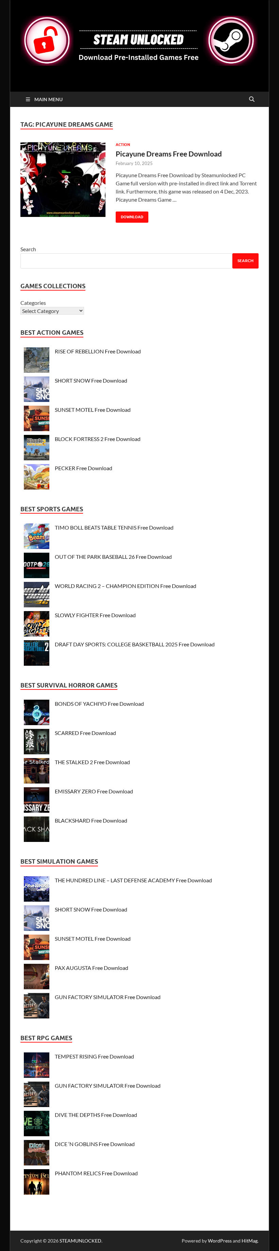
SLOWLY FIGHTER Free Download (95, 615)
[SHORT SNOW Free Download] (36, 390)
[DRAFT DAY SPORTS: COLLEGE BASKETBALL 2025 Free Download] (36, 654)
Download (129, 215)
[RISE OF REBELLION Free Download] (36, 361)
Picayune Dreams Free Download (169, 153)
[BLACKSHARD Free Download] (36, 830)
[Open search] (252, 99)
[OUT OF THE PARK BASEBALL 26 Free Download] (36, 566)
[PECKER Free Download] (36, 478)
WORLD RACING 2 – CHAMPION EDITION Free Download (125, 586)
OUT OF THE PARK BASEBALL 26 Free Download (113, 556)
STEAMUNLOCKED (80, 1241)
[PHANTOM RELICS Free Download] (36, 1183)
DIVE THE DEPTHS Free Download (96, 1114)
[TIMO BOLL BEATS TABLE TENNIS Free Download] (36, 537)
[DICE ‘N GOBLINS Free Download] (36, 1153)
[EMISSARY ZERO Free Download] (36, 801)
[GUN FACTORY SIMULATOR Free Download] (36, 1006)
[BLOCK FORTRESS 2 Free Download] (36, 448)
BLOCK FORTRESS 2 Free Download (98, 439)
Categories (33, 302)
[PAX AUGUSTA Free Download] (36, 977)
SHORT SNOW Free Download (91, 380)
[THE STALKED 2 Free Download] (36, 772)
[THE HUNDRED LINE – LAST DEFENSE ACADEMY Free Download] (36, 890)
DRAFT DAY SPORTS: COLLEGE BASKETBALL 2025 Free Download (135, 644)
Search (28, 249)
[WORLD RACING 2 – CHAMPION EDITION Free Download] (36, 595)
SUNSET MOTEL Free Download (93, 409)
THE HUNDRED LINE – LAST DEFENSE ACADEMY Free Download (133, 880)
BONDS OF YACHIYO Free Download (99, 703)
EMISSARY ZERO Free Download (94, 791)
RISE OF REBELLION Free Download (98, 351)
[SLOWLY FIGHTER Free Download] (36, 625)
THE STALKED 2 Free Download (92, 762)
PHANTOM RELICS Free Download (96, 1173)
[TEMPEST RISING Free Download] (36, 1066)
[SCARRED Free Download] (36, 742)
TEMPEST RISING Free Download (94, 1056)
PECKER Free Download (83, 468)
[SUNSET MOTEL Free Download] (36, 419)
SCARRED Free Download (85, 733)
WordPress (220, 1241)
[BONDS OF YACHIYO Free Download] (36, 713)
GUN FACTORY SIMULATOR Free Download (108, 997)
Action (123, 144)
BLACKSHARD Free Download (91, 820)
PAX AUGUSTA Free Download (91, 967)
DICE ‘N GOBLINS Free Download (95, 1144)
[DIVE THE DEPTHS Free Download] (36, 1124)
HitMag (250, 1241)
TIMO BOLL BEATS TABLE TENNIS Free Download (114, 527)
